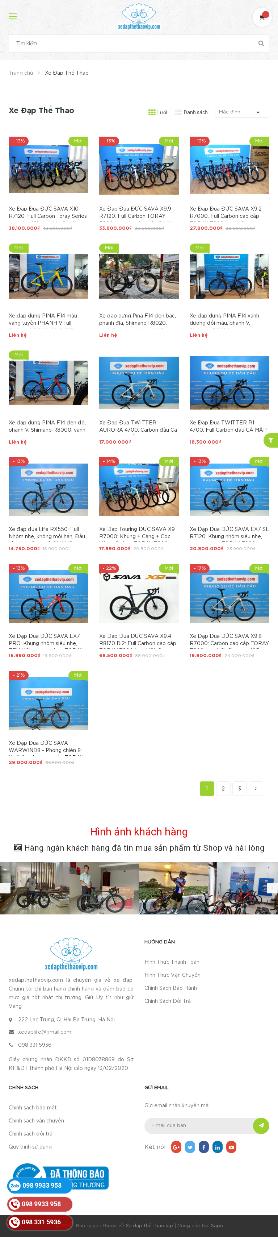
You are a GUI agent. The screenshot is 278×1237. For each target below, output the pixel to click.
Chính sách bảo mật (33, 1108)
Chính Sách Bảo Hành (170, 988)
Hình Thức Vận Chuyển (172, 975)
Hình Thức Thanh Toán (171, 962)
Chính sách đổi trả (30, 1134)
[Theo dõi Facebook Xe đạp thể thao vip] (204, 1147)
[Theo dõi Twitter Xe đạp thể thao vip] (190, 1147)
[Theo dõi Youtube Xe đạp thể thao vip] (231, 1147)
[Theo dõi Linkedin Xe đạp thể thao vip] (217, 1147)
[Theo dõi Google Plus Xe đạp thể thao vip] (176, 1147)
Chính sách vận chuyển (36, 1121)
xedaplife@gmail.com (44, 1032)
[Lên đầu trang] (263, 1213)
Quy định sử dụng (30, 1147)
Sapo (217, 1226)
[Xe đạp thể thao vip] (71, 954)
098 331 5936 (34, 1045)
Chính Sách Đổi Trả (167, 1001)
